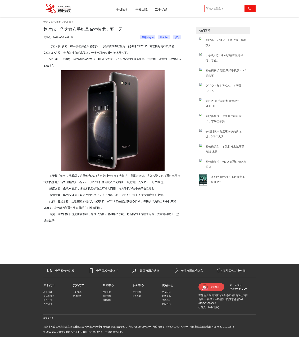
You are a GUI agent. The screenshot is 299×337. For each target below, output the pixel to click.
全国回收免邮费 (64, 270)
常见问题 (107, 292)
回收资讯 (166, 296)
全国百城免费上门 (107, 270)
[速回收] (57, 7)
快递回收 (77, 296)
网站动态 (56, 22)
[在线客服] (289, 276)
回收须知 (107, 300)
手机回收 (122, 9)
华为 (176, 37)
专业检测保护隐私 (192, 270)
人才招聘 (47, 304)
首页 (45, 22)
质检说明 (137, 292)
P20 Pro (164, 37)
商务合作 (47, 300)
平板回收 (141, 9)
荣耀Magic (148, 37)
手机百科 (166, 300)
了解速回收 (48, 296)
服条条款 (137, 296)
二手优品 (161, 9)
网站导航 (166, 304)
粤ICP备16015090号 (140, 326)
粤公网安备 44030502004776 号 (170, 326)
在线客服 (215, 286)
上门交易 (77, 292)
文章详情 (68, 22)
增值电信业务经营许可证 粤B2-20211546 (212, 326)
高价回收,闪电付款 (234, 270)
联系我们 (47, 292)
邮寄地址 (107, 296)
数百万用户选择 (149, 270)
